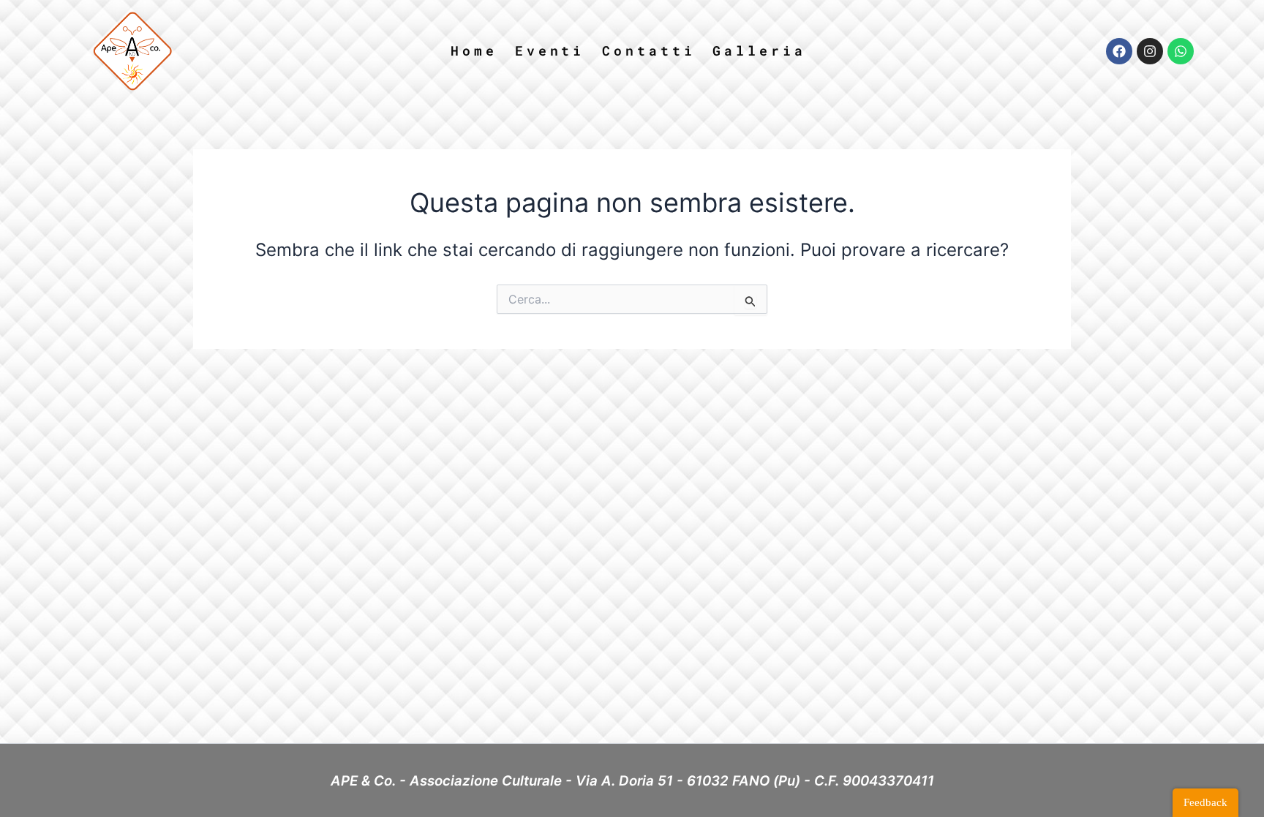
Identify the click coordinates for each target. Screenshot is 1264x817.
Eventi (549, 50)
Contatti (648, 50)
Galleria (758, 50)
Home (474, 50)
